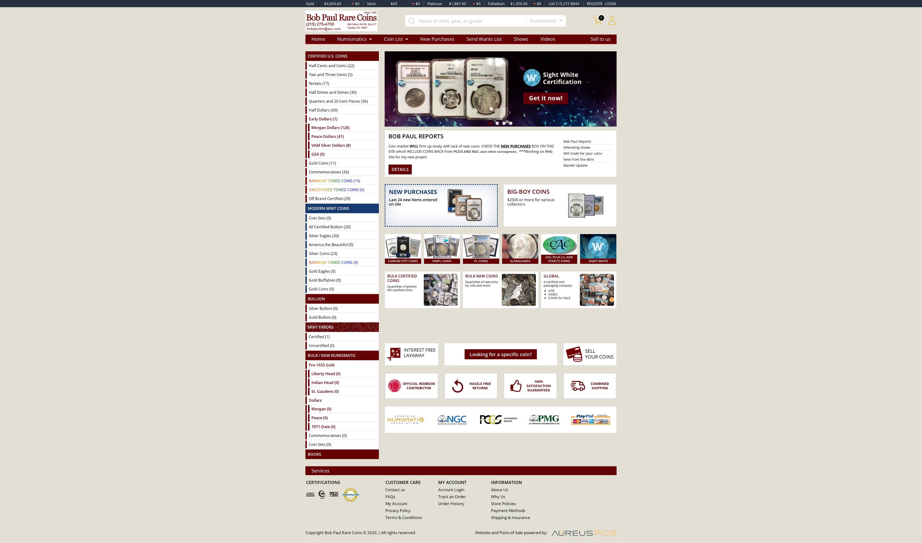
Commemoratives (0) (328, 435)
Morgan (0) (321, 409)
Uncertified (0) (321, 345)
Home (318, 39)
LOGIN (610, 3)
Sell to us (601, 39)
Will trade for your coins (583, 153)
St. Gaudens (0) (325, 391)
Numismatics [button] (352, 39)
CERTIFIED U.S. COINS (327, 56)
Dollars (315, 400)
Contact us (395, 489)
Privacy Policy (398, 510)
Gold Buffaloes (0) (325, 280)
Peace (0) (319, 417)
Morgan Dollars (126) (330, 127)
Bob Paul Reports (577, 141)
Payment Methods (508, 510)
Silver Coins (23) (323, 253)
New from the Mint (579, 159)
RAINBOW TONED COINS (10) (334, 180)
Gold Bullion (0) (322, 317)
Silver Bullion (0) (323, 308)
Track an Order (452, 496)
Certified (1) (319, 336)
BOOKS (314, 454)
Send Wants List (484, 39)
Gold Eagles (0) (322, 271)
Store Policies (503, 503)
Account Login (451, 489)
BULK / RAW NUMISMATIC (332, 355)
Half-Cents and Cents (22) (331, 65)
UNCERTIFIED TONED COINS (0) (336, 189)
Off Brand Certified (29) (329, 198)
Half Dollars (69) (323, 110)
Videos (547, 39)
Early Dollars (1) (323, 119)
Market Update (576, 165)
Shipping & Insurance (510, 517)
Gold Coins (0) (321, 289)
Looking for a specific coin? (501, 354)
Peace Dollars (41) (327, 136)
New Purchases (437, 39)
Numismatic (544, 21)
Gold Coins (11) (322, 163)
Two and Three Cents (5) (330, 74)
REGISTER (594, 3)
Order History (451, 503)
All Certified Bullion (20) (330, 227)
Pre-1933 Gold (321, 365)
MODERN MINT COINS (328, 208)
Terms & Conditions (403, 517)
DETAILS (400, 169)
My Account (396, 503)
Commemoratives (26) (329, 172)
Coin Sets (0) (320, 218)
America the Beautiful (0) (331, 244)
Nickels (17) (319, 83)
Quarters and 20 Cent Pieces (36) (338, 101)
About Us (499, 489)
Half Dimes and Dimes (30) (333, 92)
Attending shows (577, 147)
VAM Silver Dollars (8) (331, 145)
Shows (521, 39)
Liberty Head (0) (325, 373)
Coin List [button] (393, 39)
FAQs (390, 496)
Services (320, 470)
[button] (490, 123)
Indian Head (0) (325, 382)
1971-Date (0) (323, 426)
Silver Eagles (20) (324, 235)
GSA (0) (318, 154)
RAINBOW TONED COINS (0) (333, 262)
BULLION (316, 298)
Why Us (498, 496)
